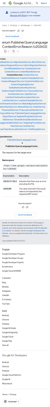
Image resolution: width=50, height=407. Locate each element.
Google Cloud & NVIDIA (11, 271)
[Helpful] (19, 31)
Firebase (5, 324)
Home (4, 25)
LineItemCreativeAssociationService (22, 97)
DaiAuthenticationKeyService (22, 87)
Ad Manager (28, 3)
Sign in (44, 3)
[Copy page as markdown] (13, 51)
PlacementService (10, 110)
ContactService (12, 71)
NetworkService (25, 107)
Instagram (6, 291)
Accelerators (7, 267)
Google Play (7, 341)
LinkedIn (5, 295)
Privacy (13, 394)
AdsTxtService (38, 62)
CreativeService (30, 75)
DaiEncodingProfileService (14, 91)
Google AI (6, 379)
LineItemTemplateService (30, 100)
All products (7, 384)
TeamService (16, 126)
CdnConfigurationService (34, 65)
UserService (28, 126)
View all (5, 345)
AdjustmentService (22, 62)
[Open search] (37, 3)
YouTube (6, 304)
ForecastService (35, 91)
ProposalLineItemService (31, 110)
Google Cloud (7, 337)
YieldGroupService (36, 129)
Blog (4, 282)
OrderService (39, 107)
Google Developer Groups (12, 258)
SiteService (8, 119)
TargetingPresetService (34, 123)
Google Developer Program (13, 254)
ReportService (9, 116)
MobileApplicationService (34, 103)
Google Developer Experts (13, 262)
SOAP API (37, 25)
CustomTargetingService (22, 84)
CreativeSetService (10, 78)
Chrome (5, 320)
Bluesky (5, 287)
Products (13, 25)
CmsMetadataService (14, 68)
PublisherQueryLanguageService (30, 113)
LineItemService (10, 100)
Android (5, 315)
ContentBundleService (29, 71)
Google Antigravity (10, 332)
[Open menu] (4, 3)
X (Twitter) (6, 299)
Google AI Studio (9, 328)
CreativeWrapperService (12, 81)
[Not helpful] (23, 31)
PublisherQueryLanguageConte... (22, 140)
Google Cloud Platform (11, 375)
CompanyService (33, 68)
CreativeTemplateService (31, 78)
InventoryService (16, 94)
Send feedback (12, 36)
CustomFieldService (33, 81)
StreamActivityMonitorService (28, 119)
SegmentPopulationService (29, 116)
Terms (5, 394)
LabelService (30, 94)
